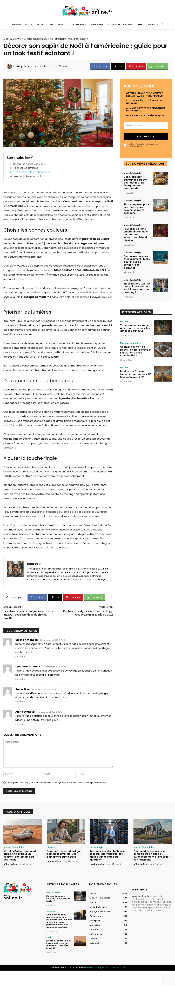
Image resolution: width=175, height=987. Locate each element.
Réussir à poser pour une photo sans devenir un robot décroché (136, 208)
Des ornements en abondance (32, 172)
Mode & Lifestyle (12, 38)
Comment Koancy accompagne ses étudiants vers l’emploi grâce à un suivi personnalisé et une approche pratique (59, 920)
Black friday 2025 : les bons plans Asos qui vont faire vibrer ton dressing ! (137, 288)
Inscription (145, 136)
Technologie (96, 847)
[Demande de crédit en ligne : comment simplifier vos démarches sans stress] (66, 831)
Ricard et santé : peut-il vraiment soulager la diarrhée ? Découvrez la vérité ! (58, 944)
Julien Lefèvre (10, 864)
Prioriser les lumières (26, 168)
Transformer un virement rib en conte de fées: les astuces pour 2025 (135, 328)
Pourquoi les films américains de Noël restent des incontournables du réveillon (136, 234)
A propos (121, 967)
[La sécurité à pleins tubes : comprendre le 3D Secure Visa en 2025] (163, 374)
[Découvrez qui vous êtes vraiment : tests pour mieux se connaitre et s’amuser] (160, 257)
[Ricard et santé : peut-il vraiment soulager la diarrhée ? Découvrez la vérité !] (80, 941)
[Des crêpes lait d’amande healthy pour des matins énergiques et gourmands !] (160, 178)
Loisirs (49, 937)
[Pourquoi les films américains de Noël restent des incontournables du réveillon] (160, 230)
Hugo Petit (23, 66)
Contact (111, 967)
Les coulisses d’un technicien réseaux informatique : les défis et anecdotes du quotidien (108, 855)
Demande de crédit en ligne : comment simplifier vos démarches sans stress (65, 854)
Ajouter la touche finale (28, 176)
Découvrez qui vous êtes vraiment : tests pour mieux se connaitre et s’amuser (137, 262)
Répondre (20, 656)
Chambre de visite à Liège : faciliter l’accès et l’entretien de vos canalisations (135, 351)
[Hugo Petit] (10, 66)
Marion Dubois (97, 864)
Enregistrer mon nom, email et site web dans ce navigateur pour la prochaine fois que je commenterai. (57, 782)
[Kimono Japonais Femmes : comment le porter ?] (80, 896)
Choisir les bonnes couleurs (29, 164)
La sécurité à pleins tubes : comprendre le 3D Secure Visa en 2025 (136, 374)
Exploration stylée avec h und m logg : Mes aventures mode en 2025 (88, 612)
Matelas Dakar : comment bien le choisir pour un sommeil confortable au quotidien (19, 855)
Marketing (50, 911)
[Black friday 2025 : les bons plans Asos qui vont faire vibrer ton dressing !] (160, 285)
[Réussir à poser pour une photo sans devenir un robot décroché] (160, 205)
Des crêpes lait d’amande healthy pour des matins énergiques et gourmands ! (135, 182)
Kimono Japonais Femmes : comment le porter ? (58, 898)
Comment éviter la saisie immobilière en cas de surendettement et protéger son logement (151, 855)
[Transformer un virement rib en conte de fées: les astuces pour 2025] (163, 328)
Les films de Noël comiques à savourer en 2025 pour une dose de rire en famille (28, 614)
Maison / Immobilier (130, 343)
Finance (124, 321)
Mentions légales (96, 967)
